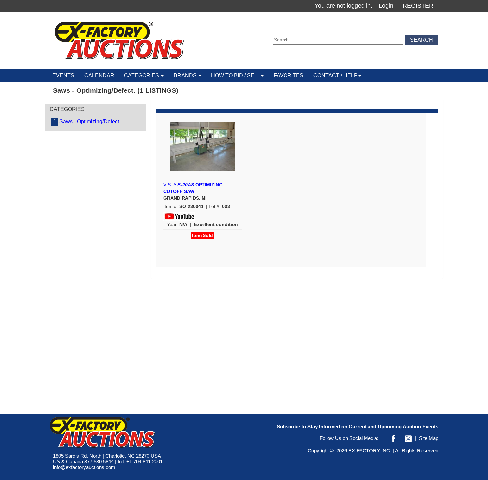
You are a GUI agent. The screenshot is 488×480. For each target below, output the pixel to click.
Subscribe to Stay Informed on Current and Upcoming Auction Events (357, 426)
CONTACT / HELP (335, 75)
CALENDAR (99, 75)
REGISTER (418, 5)
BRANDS (186, 75)
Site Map (428, 438)
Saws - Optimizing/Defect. (86, 121)
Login (386, 5)
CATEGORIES (142, 75)
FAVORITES (288, 75)
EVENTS (63, 75)
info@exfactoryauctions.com (84, 467)
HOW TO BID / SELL (235, 75)
